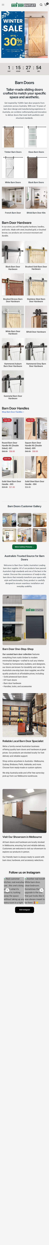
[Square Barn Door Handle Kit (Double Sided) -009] (36, 428)
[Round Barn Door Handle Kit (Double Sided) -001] (13, 428)
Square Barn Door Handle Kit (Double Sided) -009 (33, 446)
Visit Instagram (24, 910)
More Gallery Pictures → (24, 547)
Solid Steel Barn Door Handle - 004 (34, 482)
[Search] (41, 4)
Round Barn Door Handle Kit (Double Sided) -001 (10, 446)
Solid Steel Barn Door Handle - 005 (11, 482)
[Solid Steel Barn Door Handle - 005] (13, 467)
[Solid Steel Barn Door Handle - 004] (36, 467)
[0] (45, 4)
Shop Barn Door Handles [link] (12, 412)
